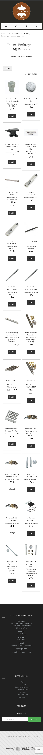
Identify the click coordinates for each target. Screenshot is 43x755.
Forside (4, 34)
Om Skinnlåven (22, 695)
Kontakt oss (22, 697)
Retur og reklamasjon (23, 687)
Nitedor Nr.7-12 (11, 380)
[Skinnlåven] (21, 11)
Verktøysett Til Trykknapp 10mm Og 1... (31, 564)
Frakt (22, 682)
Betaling (23, 684)
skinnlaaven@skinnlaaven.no (21, 645)
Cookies (23, 692)
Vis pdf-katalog (31, 74)
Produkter (15, 34)
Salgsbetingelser (23, 689)
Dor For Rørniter (31, 241)
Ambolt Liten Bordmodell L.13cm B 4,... (12, 146)
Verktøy (27, 34)
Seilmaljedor (30, 380)
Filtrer (7, 68)
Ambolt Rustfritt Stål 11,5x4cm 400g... (30, 146)
